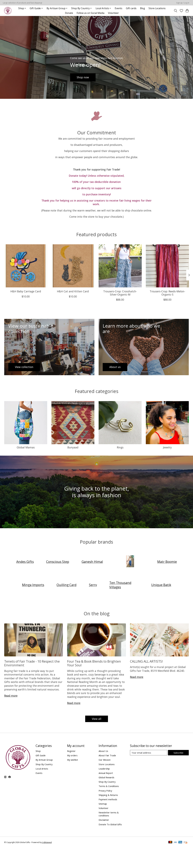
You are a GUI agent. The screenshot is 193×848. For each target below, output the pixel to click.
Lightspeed (47, 842)
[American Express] (180, 842)
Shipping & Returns (108, 794)
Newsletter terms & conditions (109, 814)
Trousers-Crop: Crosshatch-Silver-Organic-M (120, 292)
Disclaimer (104, 819)
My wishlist (72, 759)
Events (118, 8)
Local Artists (42, 768)
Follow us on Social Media (90, 13)
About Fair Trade (107, 755)
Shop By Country (44, 764)
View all (96, 719)
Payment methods (108, 799)
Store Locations (157, 8)
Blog (142, 8)
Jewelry (167, 447)
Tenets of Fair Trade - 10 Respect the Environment (32, 663)
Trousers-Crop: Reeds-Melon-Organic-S (167, 292)
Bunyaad (72, 447)
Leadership (104, 768)
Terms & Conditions (109, 786)
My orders (72, 755)
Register (71, 751)
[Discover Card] (185, 842)
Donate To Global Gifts (110, 824)
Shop (38, 751)
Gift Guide (41, 755)
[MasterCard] (170, 842)
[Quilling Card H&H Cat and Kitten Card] (73, 265)
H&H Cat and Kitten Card (73, 291)
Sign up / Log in (182, 3)
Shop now (83, 77)
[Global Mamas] (130, 561)
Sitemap (103, 803)
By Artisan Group (44, 759)
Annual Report (106, 772)
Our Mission (105, 759)
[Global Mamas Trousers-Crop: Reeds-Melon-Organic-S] (167, 265)
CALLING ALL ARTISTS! (146, 661)
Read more (10, 695)
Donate (69, 13)
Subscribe (178, 752)
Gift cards (131, 8)
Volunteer (113, 13)
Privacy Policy (105, 790)
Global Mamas (26, 447)
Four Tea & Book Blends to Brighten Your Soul (94, 663)
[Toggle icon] (175, 10)
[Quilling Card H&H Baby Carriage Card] (25, 265)
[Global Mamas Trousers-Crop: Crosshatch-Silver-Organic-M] (120, 265)
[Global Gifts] (8, 10)
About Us (103, 751)
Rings (120, 447)
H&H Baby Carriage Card (25, 291)
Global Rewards (106, 777)
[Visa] (175, 842)
